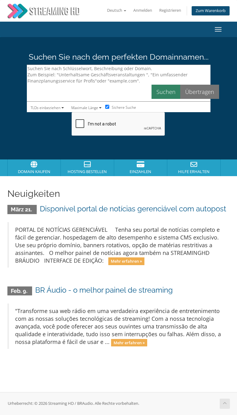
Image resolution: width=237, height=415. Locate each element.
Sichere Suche (123, 107)
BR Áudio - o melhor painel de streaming (104, 290)
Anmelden (142, 10)
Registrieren (170, 10)
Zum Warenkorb (211, 10)
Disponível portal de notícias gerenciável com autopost (133, 208)
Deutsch (115, 10)
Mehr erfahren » (126, 261)
